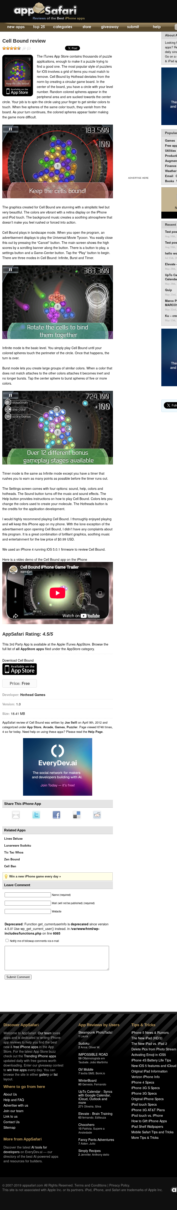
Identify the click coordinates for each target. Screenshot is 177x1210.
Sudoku (83, 1043)
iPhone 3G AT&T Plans (148, 1110)
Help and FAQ (13, 1099)
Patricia (87, 1128)
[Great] (15, 48)
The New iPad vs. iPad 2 (149, 1043)
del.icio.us (76, 814)
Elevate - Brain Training (95, 1113)
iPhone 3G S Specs (145, 1087)
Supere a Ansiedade (91, 1130)
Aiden (84, 1143)
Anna (84, 1047)
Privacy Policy (119, 1185)
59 (80, 1058)
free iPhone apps (25, 1046)
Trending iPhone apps (40, 1056)
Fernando (100, 1084)
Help (156, 27)
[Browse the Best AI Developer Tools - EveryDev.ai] (57, 767)
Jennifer (86, 1154)
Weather (171, 171)
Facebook (56, 814)
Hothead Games (32, 694)
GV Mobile (85, 1069)
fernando (88, 1117)
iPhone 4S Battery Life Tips (151, 1060)
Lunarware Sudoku (17, 845)
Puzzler (72, 727)
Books (169, 181)
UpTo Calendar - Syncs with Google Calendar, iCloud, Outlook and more (95, 1097)
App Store (34, 727)
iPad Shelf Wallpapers (147, 1126)
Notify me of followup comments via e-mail (34, 941)
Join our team (13, 1110)
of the (59, 18)
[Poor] (8, 48)
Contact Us (11, 1121)
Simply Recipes (89, 1150)
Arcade (48, 727)
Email (169, 176)
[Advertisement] (138, 103)
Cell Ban (10, 866)
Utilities (170, 150)
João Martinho (99, 1062)
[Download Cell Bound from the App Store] (17, 75)
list (56, 1074)
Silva (98, 1106)
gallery (44, 1074)
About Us (10, 1094)
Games (60, 727)
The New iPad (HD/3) (146, 1038)
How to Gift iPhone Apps (149, 1121)
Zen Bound (12, 859)
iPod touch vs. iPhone (147, 1115)
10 (80, 1128)
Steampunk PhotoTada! (95, 1032)
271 (80, 1106)
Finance (170, 166)
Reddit (97, 814)
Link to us (10, 1116)
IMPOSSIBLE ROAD (93, 1054)
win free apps (17, 1069)
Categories (62, 27)
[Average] (11, 48)
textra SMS (87, 1073)
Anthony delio (100, 1154)
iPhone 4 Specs (142, 1082)
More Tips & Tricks (145, 1137)
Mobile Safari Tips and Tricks (152, 1132)
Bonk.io (100, 1073)
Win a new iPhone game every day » (35, 876)
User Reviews (29, 48)
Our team (45, 1033)
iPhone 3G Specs (144, 1093)
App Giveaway (109, 27)
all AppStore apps (30, 648)
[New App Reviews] (15, 27)
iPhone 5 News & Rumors (150, 1032)
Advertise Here (138, 178)
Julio (92, 1143)
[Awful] (4, 48)
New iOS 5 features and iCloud (153, 1065)
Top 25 (39, 27)
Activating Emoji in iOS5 (148, 1054)
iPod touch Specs (144, 1104)
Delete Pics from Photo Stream (153, 1049)
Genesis (87, 1084)
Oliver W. (94, 1047)
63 (80, 1117)
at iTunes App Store (19, 669)
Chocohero (86, 1124)
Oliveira (89, 1106)
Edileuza (100, 1117)
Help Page (95, 731)
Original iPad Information (149, 1071)
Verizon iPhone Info (145, 1076)
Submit (133, 27)
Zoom (24, 48)
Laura (84, 1036)
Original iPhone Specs (147, 1098)
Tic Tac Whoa (13, 852)
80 (80, 1084)
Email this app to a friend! (16, 814)
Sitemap (9, 1127)
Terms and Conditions (90, 1185)
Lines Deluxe (13, 838)
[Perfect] (19, 48)
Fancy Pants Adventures (96, 1139)
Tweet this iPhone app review (36, 814)
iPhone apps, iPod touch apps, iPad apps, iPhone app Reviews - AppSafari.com (55, 9)
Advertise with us (15, 1105)
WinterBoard (87, 1080)
